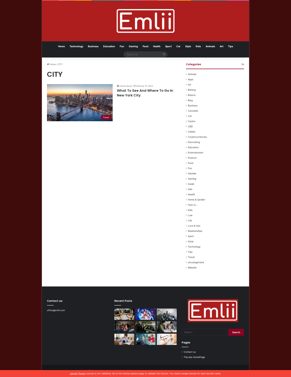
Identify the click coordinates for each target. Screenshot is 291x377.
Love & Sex (194, 225)
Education (109, 46)
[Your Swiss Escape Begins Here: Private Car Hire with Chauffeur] (145, 326)
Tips (230, 46)
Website (192, 267)
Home (61, 46)
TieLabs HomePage (194, 357)
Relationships (195, 231)
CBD (190, 126)
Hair (190, 189)
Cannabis (193, 110)
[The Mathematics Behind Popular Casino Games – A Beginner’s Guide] (145, 339)
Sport (168, 46)
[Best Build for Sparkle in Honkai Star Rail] (145, 314)
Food (145, 46)
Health (156, 46)
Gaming (133, 46)
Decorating (194, 142)
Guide (191, 184)
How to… (193, 205)
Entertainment (195, 152)
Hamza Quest (125, 86)
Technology (76, 46)
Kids (198, 46)
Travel (191, 257)
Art (221, 46)
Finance (192, 157)
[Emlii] (146, 21)
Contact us (190, 352)
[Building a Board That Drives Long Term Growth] (167, 314)
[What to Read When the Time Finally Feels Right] (124, 326)
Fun (122, 46)
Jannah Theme (77, 373)
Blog (190, 100)
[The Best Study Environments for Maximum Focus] (124, 339)
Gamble (192, 173)
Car (178, 46)
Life (190, 220)
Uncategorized (196, 262)
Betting (192, 90)
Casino (191, 121)
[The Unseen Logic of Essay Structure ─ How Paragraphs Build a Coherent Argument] (167, 326)
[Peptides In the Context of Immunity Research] (167, 339)
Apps (190, 79)
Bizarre (192, 95)
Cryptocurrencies (197, 137)
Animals (210, 46)
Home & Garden (196, 199)
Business (93, 46)
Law (190, 215)
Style (188, 46)
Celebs (191, 131)
